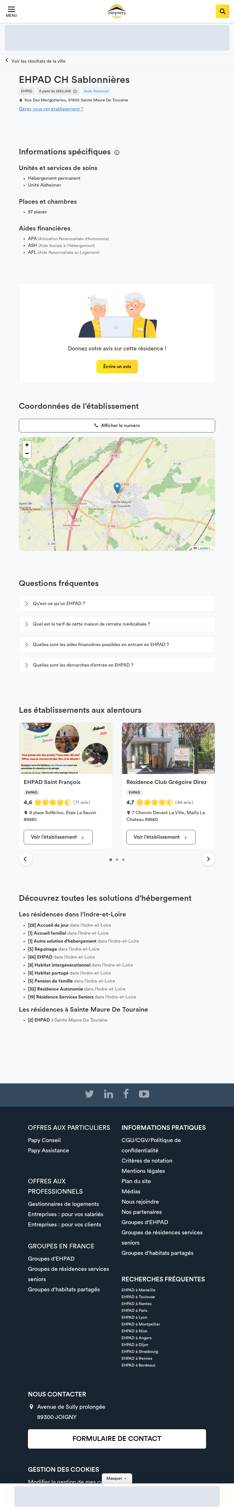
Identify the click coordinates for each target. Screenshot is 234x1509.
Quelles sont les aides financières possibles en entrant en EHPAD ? (101, 644)
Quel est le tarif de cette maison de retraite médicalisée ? (91, 624)
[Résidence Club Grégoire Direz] (117, 859)
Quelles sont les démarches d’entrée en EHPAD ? (83, 665)
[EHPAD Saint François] (110, 859)
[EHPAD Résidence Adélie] (123, 859)
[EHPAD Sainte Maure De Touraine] (35, 61)
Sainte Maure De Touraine (104, 100)
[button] (117, 488)
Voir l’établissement (54, 837)
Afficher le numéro (120, 425)
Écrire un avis (117, 366)
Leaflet (202, 548)
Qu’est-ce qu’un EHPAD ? (59, 603)
